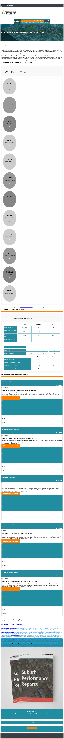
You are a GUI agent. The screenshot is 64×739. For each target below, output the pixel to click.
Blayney (3, 633)
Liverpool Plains (46, 640)
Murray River (34, 642)
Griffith (46, 638)
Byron (41, 633)
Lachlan (7, 640)
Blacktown (52, 632)
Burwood (37, 633)
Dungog (31, 636)
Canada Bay (4, 635)
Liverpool (40, 640)
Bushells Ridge (29, 629)
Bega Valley (36, 632)
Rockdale (3, 646)
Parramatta (4, 644)
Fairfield (49, 636)
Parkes (55, 643)
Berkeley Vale (28, 628)
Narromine (15, 643)
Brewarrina (31, 633)
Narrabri (3, 643)
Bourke (26, 633)
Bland (57, 632)
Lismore (30, 640)
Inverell (38, 639)
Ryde (7, 646)
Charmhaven (19, 631)
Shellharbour (13, 646)
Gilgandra (11, 638)
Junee (42, 639)
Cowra (19, 636)
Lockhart (53, 640)
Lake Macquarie (13, 640)
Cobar (55, 635)
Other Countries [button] (15, 635)
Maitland (58, 640)
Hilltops (17, 639)
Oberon (46, 643)
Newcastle (21, 643)
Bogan (16, 633)
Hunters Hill (27, 639)
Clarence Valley (49, 635)
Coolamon (8, 636)
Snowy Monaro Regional (34, 646)
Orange (51, 643)
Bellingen (42, 632)
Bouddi (56, 628)
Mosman (28, 642)
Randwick (50, 644)
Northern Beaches (36, 643)
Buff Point (23, 629)
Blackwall (34, 628)
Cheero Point (26, 631)
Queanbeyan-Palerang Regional (39, 644)
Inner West (33, 639)
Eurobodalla (43, 636)
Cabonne (46, 633)
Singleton (25, 646)
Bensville (22, 628)
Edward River (37, 636)
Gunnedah (56, 638)
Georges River (4, 638)
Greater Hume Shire (38, 638)
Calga (35, 629)
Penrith (9, 644)
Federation (54, 636)
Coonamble (14, 636)
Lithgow (35, 640)
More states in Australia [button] (7, 632)
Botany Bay (21, 633)
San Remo (58, 643)
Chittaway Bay (33, 631)
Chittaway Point (41, 631)
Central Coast (29, 635)
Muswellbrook (49, 642)
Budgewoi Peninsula (15, 629)
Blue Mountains (10, 633)
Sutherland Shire (58, 646)
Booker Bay (51, 628)
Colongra (53, 631)
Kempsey (47, 639)
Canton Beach (41, 629)
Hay (13, 639)
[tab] (8, 72)
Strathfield (50, 646)
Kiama (51, 639)
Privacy (61, 736)
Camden (51, 633)
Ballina (16, 632)
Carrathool (22, 635)
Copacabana (59, 631)
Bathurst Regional (28, 632)
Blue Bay (39, 628)
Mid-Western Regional (12, 642)
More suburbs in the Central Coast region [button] (11, 624)
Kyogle (3, 640)
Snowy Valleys (44, 646)
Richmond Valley (57, 644)
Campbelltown (57, 633)
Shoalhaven (19, 646)
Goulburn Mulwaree (28, 638)
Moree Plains (21, 642)
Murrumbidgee (41, 642)
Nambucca (55, 642)
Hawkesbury (8, 639)
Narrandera (9, 643)
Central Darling (36, 635)
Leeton (25, 640)
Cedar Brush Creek (49, 629)
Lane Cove (20, 640)
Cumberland (25, 636)
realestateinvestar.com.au (26, 307)
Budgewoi (7, 629)
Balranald (21, 632)
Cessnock (43, 635)
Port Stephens (28, 644)
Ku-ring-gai (56, 639)
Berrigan (47, 632)
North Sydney (28, 643)
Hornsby (21, 639)
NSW (43, 643)
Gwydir (3, 639)
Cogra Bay (47, 631)
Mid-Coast (3, 642)
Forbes (59, 636)
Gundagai (50, 638)
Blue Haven (45, 628)
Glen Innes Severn (18, 638)
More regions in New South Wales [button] (9, 628)
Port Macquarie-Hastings (18, 644)
